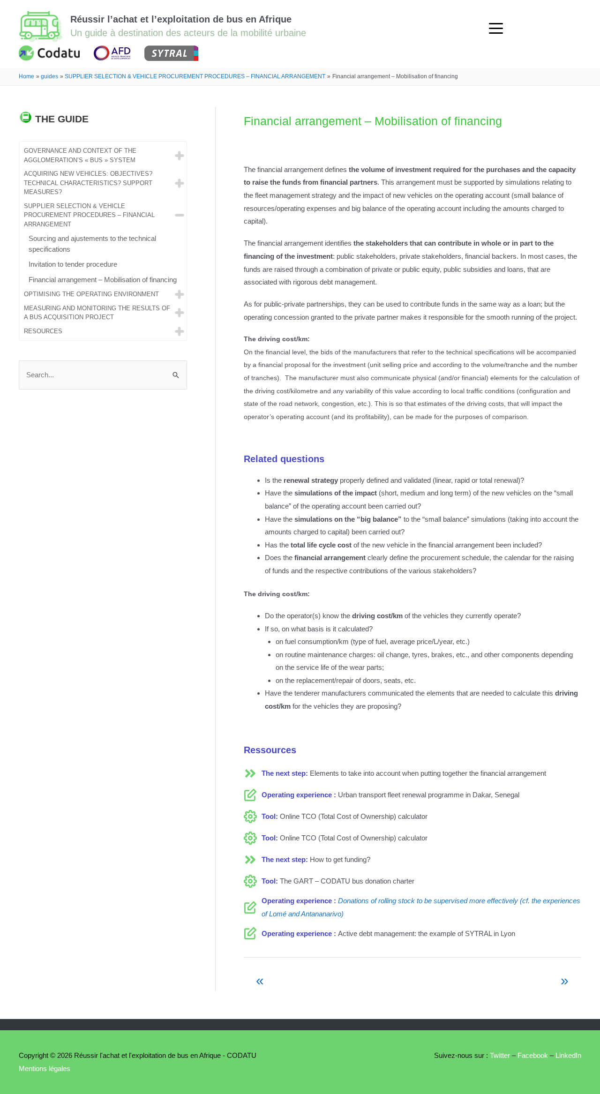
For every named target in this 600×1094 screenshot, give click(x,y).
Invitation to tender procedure (73, 264)
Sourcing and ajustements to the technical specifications (92, 243)
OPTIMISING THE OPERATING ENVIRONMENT (91, 294)
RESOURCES (43, 331)
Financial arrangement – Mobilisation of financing (103, 280)
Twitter (499, 1055)
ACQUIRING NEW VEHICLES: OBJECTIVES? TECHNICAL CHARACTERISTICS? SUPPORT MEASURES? (88, 182)
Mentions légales (44, 1068)
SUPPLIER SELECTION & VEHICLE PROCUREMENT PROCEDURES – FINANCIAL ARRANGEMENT (89, 215)
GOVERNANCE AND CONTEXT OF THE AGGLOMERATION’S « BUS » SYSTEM (80, 155)
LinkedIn (568, 1055)
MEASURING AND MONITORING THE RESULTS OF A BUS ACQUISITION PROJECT (97, 313)
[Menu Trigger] (496, 28)
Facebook (533, 1055)
